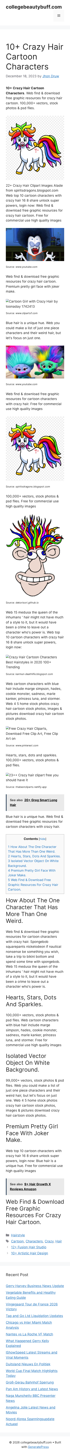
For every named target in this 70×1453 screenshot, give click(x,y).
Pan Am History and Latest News (32, 1389)
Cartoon (17, 1241)
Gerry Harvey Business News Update (35, 1286)
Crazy (49, 1241)
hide (42, 839)
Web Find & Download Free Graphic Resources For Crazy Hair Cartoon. (33, 884)
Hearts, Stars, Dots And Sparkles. (34, 856)
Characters (34, 1241)
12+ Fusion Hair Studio (28, 1247)
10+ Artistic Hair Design (29, 1253)
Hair (58, 1241)
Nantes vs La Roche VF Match (29, 1334)
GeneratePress (38, 1447)
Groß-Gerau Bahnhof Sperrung (30, 1382)
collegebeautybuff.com (34, 7)
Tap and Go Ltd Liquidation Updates (34, 1316)
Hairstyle (18, 1235)
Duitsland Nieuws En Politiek (28, 1364)
